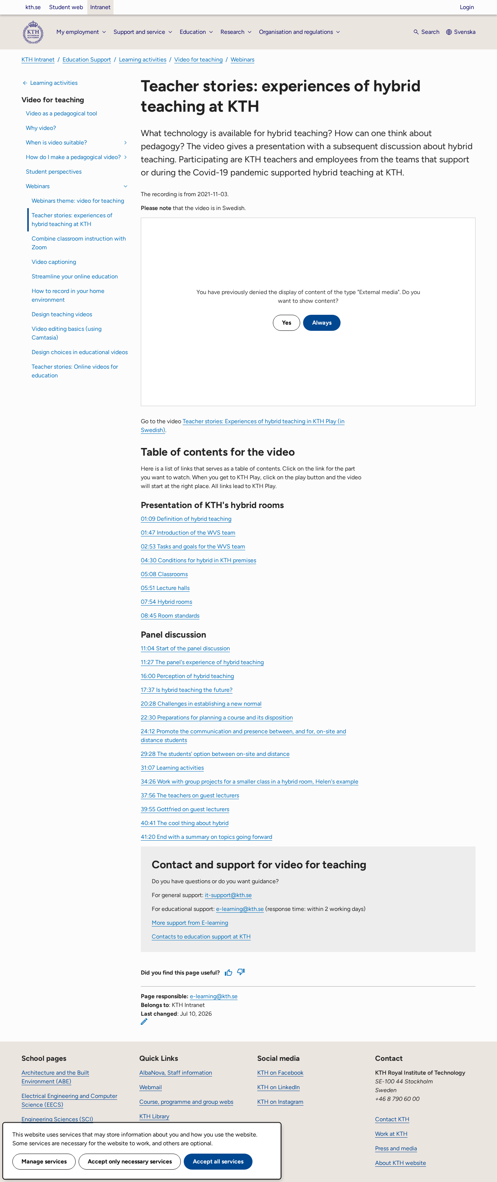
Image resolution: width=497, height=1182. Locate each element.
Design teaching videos (62, 314)
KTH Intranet (38, 59)
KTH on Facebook (280, 1072)
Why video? (41, 127)
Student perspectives (53, 171)
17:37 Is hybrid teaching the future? (186, 689)
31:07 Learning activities (172, 767)
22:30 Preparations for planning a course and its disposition (217, 717)
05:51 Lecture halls (165, 587)
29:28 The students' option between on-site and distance (215, 753)
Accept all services (218, 1161)
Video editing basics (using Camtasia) (67, 333)
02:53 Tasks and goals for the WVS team (193, 546)
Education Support (87, 59)
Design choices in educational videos (80, 352)
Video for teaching (198, 59)
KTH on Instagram (280, 1101)
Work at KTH (391, 1133)
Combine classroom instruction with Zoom (79, 243)
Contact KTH (392, 1119)
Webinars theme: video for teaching (78, 200)
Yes (286, 322)
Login (467, 7)
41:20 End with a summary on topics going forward (206, 836)
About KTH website (400, 1162)
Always (321, 322)
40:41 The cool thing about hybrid (184, 823)
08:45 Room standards (170, 615)
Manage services (44, 1161)
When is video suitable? (56, 142)
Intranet (100, 7)
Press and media (396, 1148)
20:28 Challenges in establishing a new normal (201, 703)
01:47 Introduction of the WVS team (188, 532)
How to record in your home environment (68, 295)
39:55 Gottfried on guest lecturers (185, 809)
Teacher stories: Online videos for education (75, 371)
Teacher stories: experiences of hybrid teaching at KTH (72, 219)
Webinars (242, 59)
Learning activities (142, 59)
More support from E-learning (190, 922)
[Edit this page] (144, 1021)
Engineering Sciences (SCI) (57, 1119)
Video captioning (54, 261)
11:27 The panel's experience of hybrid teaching (202, 662)
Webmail (150, 1087)
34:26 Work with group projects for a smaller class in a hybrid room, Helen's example (249, 781)
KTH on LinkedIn (278, 1087)
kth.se (33, 7)
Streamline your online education (75, 276)
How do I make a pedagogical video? (73, 157)
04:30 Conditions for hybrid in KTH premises (198, 560)
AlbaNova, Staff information (175, 1072)
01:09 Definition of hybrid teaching (186, 518)
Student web (66, 7)
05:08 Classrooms (164, 574)
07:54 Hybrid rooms (166, 601)
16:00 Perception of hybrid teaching (187, 676)
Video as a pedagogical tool (61, 113)
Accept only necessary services (130, 1161)
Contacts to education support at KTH (201, 936)
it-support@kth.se (228, 895)
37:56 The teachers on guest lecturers (190, 795)
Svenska (465, 31)
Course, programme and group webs (186, 1101)
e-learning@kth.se (240, 908)
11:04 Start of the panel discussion (185, 648)
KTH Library (154, 1116)
